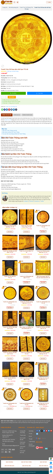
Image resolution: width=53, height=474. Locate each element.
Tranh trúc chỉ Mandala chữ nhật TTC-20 (26, 277)
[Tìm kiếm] (14, 2)
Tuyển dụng (32, 441)
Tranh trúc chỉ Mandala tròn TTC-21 (10, 404)
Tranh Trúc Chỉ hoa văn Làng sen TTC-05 (10, 328)
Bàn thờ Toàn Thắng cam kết (10, 130)
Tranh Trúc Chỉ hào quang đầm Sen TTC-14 (43, 251)
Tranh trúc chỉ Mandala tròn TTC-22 (10, 302)
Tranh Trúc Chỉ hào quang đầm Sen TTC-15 (26, 302)
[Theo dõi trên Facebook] (37, 431)
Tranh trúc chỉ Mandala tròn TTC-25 (26, 404)
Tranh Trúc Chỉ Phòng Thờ (26, 7)
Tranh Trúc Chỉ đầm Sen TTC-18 (26, 353)
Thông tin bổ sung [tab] (27, 114)
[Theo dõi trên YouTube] (51, 431)
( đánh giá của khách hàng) (12, 71)
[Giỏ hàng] (18, 2)
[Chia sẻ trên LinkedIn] (14, 109)
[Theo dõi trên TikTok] (42, 431)
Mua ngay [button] (10, 231)
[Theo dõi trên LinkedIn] (49, 431)
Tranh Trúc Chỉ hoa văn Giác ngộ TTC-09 (26, 378)
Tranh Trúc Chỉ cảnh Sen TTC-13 (10, 277)
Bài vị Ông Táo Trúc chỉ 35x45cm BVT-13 (43, 378)
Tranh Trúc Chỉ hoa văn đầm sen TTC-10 (43, 328)
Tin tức (30, 433)
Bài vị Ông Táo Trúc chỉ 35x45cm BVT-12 (43, 404)
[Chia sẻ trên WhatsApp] (2, 109)
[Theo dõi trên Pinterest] (46, 431)
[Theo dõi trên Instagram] (39, 431)
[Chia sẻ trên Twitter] (7, 109)
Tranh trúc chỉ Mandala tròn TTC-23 (43, 302)
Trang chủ (4, 7)
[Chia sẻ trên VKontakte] (11, 109)
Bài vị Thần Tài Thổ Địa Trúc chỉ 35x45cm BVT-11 (26, 328)
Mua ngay (12, 97)
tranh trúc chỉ (8, 119)
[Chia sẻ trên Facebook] (4, 109)
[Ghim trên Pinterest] (9, 109)
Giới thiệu (31, 431)
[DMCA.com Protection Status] (48, 448)
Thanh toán (23, 435)
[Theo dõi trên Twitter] (44, 431)
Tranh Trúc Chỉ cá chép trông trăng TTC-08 (26, 226)
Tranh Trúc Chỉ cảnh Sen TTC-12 (10, 378)
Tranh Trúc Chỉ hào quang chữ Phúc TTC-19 (10, 226)
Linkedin (26, 201)
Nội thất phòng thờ (13, 7)
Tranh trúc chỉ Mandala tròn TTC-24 (43, 226)
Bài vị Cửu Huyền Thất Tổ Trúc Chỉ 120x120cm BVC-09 (43, 277)
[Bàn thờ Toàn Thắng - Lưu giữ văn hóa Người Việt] (6, 2)
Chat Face (51, 468)
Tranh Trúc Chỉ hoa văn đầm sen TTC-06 (10, 353)
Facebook (37, 201)
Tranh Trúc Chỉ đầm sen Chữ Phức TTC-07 (10, 251)
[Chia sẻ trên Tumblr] (16, 109)
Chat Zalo (51, 464)
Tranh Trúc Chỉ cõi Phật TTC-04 (26, 251)
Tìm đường (51, 460)
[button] (2, 66)
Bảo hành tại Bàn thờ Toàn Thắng (11, 132)
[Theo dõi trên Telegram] (37, 434)
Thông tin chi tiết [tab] (7, 114)
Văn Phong (4, 193)
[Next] (6, 65)
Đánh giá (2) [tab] (17, 114)
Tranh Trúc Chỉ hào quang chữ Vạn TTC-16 (43, 353)
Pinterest (31, 201)
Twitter (42, 201)
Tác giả (30, 439)
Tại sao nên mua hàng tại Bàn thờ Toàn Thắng (14, 134)
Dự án (30, 436)
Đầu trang (51, 472)
